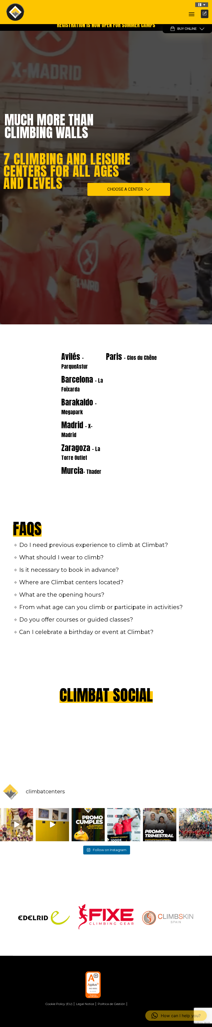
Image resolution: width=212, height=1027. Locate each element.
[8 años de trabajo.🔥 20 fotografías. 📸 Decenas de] (52, 824)
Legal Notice (85, 1004)
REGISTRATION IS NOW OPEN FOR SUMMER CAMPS (106, 25)
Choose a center (125, 189)
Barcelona (82, 383)
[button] (201, 4)
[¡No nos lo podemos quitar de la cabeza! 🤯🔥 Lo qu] (195, 824)
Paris (131, 356)
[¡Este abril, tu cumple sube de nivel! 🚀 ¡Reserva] (88, 824)
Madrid (77, 429)
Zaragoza (80, 452)
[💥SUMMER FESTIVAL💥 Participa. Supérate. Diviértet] (16, 824)
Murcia (81, 470)
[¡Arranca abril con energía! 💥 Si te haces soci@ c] (159, 824)
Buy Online (187, 29)
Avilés (74, 360)
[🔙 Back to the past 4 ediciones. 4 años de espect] (123, 824)
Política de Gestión (111, 1004)
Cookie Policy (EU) (58, 1004)
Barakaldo (79, 406)
